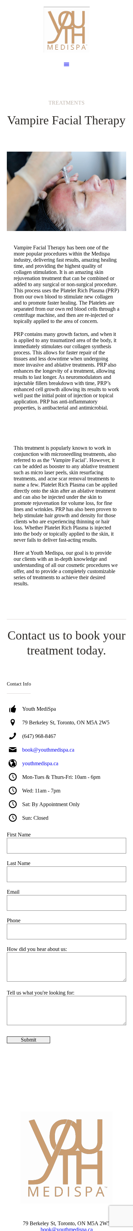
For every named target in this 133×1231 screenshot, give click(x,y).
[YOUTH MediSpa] (67, 30)
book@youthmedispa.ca (48, 750)
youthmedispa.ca (40, 763)
